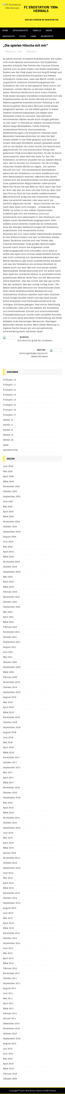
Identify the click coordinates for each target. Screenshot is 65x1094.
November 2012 (11, 933)
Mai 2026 (8, 471)
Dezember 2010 (11, 1023)
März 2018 (8, 752)
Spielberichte (20, 30)
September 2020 (11, 667)
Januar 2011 (9, 1018)
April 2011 (8, 1003)
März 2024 (8, 556)
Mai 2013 (8, 918)
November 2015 (11, 818)
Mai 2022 (8, 612)
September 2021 (11, 642)
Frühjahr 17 (9, 415)
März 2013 (8, 928)
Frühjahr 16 (9, 410)
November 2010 (11, 1028)
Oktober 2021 (10, 637)
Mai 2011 (8, 998)
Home (5, 30)
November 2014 (11, 858)
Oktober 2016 (10, 792)
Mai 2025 (8, 506)
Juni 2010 (8, 1053)
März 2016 (8, 812)
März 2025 (8, 516)
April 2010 (8, 1063)
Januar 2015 (9, 853)
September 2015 (11, 828)
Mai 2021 (8, 657)
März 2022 (8, 622)
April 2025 (8, 511)
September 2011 (11, 983)
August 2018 (9, 732)
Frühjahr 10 (9, 380)
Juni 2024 (8, 541)
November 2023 (11, 562)
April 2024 (8, 551)
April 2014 (8, 883)
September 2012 (11, 943)
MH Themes (51, 1090)
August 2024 (9, 536)
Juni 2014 (8, 873)
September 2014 (11, 868)
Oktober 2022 (10, 602)
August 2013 (9, 908)
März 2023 (8, 587)
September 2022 (11, 607)
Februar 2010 (10, 1074)
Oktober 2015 (10, 822)
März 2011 (8, 1008)
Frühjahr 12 (9, 390)
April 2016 (8, 807)
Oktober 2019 (10, 687)
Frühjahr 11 (9, 384)
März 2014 (8, 888)
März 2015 (8, 848)
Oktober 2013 (10, 898)
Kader (49, 30)
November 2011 (11, 973)
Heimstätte (47, 36)
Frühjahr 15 (9, 405)
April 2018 (8, 747)
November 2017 (11, 757)
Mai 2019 (8, 702)
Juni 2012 (8, 948)
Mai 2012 (8, 953)
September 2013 (11, 903)
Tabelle (37, 30)
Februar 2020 (10, 677)
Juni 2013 (8, 913)
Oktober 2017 (10, 762)
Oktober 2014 (10, 863)
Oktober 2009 (10, 1078)
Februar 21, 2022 (13, 51)
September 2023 (11, 572)
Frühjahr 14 (9, 399)
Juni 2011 (8, 993)
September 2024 (11, 531)
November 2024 (11, 521)
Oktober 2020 (10, 662)
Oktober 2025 (10, 491)
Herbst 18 (8, 440)
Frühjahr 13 (9, 395)
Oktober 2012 (10, 938)
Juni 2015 (8, 833)
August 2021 (9, 647)
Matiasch (32, 51)
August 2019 (9, 697)
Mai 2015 (8, 838)
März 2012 (8, 963)
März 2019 (8, 712)
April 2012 (8, 958)
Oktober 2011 (10, 978)
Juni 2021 (8, 652)
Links (33, 36)
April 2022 (8, 617)
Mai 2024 (8, 547)
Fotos (22, 36)
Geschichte (8, 36)
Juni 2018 (8, 737)
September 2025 (11, 496)
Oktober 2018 (10, 722)
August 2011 (9, 988)
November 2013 (11, 893)
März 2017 (8, 782)
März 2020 (8, 672)
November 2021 (11, 632)
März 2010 (8, 1068)
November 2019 (11, 682)
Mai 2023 (8, 577)
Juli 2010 (7, 1048)
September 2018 (11, 727)
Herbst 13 (8, 435)
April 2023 (8, 582)
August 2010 (9, 1043)
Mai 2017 (8, 772)
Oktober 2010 (10, 1033)
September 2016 (11, 797)
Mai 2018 (8, 742)
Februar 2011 (10, 1013)
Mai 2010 (8, 1058)
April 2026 (8, 476)
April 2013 (8, 923)
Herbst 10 (8, 420)
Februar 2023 (10, 592)
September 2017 (11, 767)
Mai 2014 (8, 878)
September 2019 (11, 692)
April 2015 (8, 843)
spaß (5, 445)
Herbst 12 (8, 430)
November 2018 (11, 717)
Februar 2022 (10, 627)
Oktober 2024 (10, 526)
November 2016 (11, 787)
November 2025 (11, 486)
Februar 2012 (10, 968)
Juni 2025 (8, 501)
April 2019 (8, 707)
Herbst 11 (8, 425)
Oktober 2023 (10, 566)
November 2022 (11, 597)
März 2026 (8, 481)
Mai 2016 (8, 802)
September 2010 (11, 1038)
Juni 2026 (8, 466)
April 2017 (8, 777)
